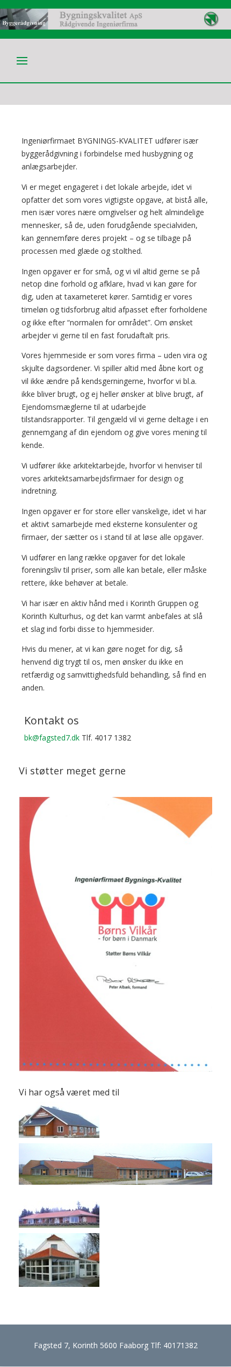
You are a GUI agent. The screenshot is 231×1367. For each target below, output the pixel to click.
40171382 (180, 1345)
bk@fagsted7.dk (52, 737)
